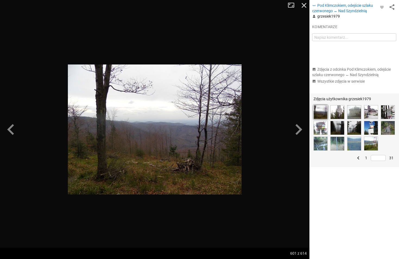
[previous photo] (11, 129)
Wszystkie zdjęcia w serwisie (341, 81)
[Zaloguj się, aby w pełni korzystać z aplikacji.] (382, 7)
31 (391, 158)
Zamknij (304, 5)
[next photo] (298, 129)
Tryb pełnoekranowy (293, 5)
